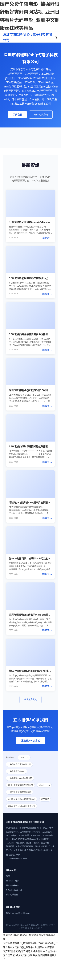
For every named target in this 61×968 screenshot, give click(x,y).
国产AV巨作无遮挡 (13, 951)
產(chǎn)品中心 (12, 885)
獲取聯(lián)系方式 (30, 740)
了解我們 (17, 114)
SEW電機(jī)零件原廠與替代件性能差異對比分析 (34, 334)
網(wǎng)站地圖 (12, 925)
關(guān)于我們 (12, 881)
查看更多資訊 (30, 699)
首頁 (8, 876)
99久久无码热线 (23, 955)
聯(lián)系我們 (41, 114)
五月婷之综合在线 (32, 951)
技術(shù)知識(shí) (14, 890)
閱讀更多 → (47, 237)
